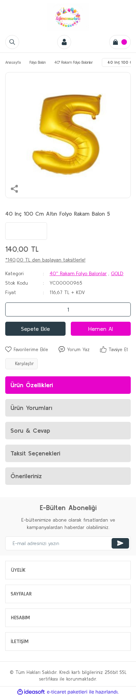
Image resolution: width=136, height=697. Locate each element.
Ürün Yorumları (31, 407)
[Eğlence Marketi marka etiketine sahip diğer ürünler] (26, 231)
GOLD (117, 273)
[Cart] (120, 42)
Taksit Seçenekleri (35, 453)
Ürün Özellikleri (31, 385)
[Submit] (120, 543)
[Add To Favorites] (26, 349)
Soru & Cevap (30, 430)
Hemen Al (100, 329)
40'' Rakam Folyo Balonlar (78, 273)
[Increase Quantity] (123, 309)
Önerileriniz (26, 476)
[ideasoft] (31, 691)
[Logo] (68, 18)
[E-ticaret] (67, 692)
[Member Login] (64, 42)
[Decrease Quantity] (13, 309)
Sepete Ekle (35, 329)
